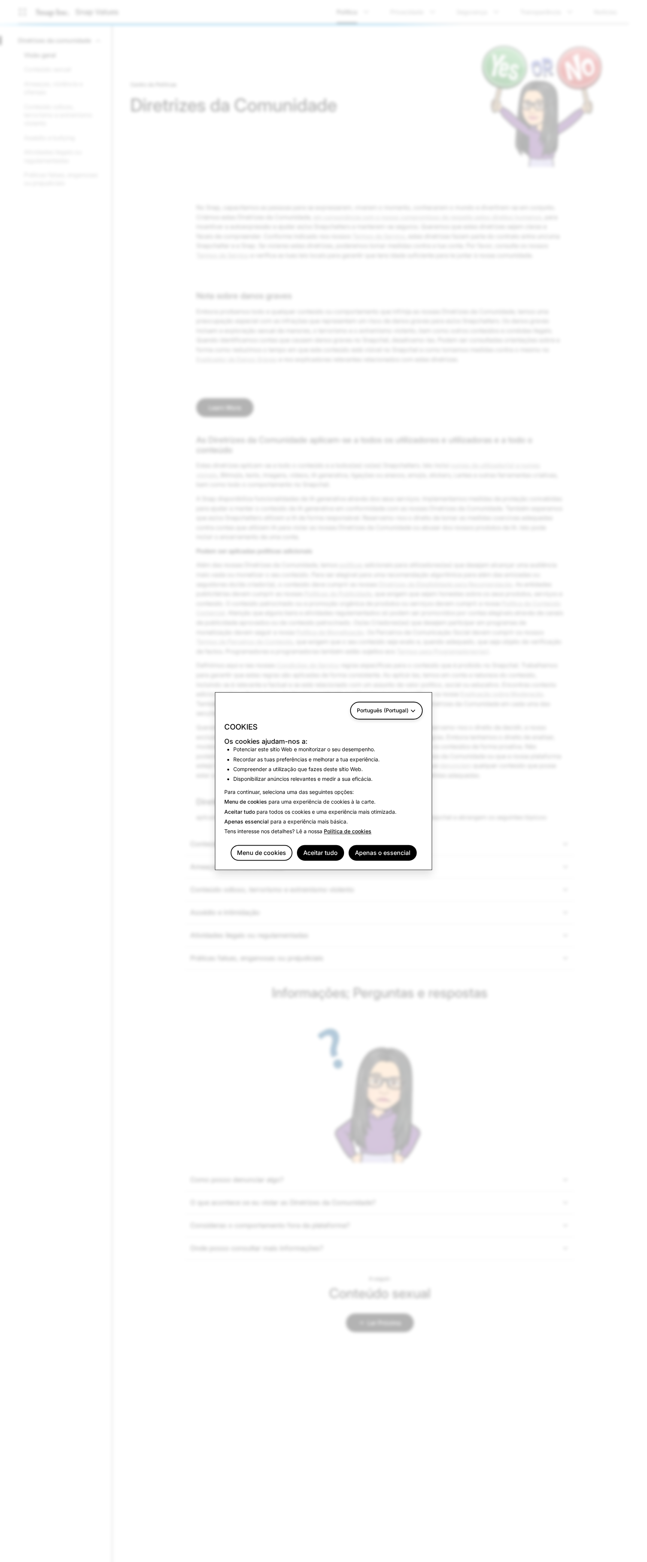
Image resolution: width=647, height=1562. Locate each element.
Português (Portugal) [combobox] (382, 710)
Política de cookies (347, 831)
